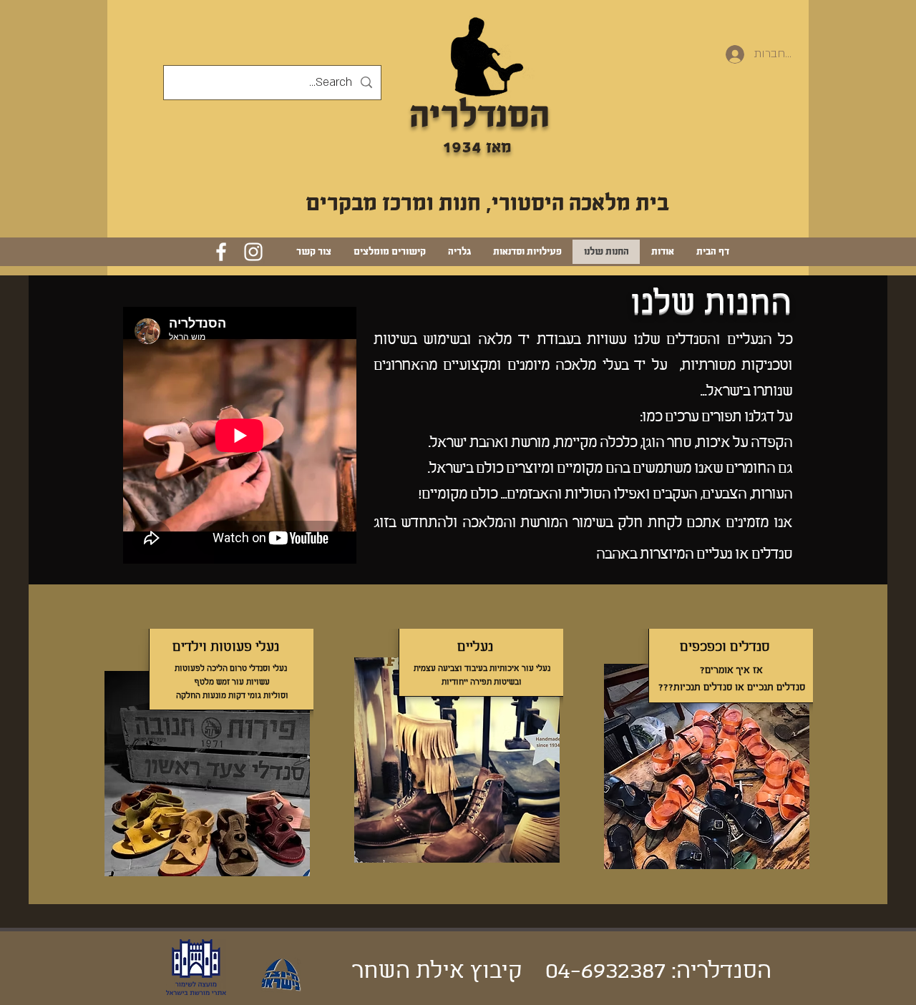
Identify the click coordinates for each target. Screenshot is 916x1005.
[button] (485, 57)
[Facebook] (221, 252)
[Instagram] (253, 252)
